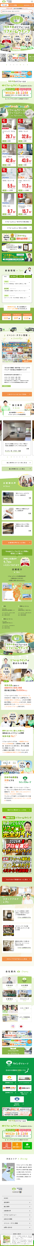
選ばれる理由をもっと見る (17, 810)
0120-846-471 (12, 625)
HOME (6, 1198)
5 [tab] (23, 64)
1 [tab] (10, 64)
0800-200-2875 (28, 612)
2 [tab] (13, 64)
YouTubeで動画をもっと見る (17, 879)
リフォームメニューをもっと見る (17, 228)
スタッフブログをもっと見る (17, 959)
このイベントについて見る (17, 394)
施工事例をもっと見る (17, 469)
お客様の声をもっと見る (17, 543)
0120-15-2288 (12, 612)
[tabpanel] (17, 58)
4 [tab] (20, 64)
